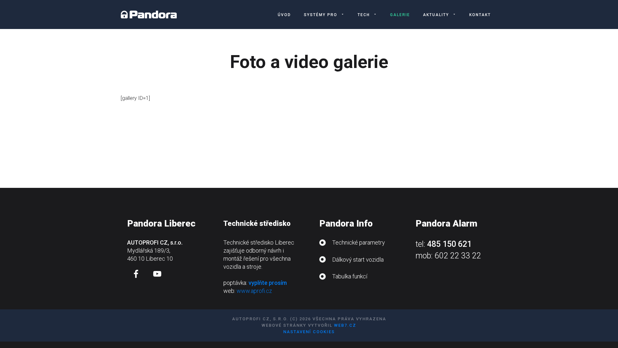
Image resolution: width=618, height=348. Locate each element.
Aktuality (436, 15)
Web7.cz (345, 325)
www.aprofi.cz (254, 290)
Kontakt (480, 15)
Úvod (284, 15)
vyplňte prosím (267, 282)
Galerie (400, 15)
